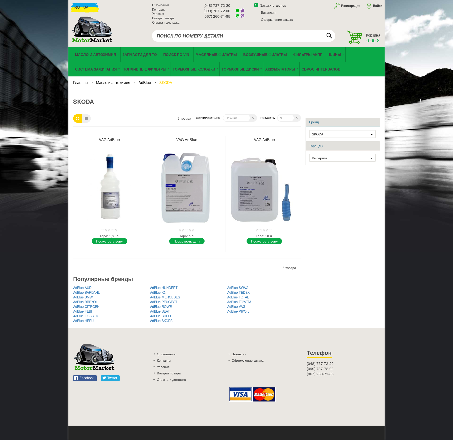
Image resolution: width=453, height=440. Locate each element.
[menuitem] (177, 54)
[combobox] (243, 36)
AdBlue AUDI (82, 287)
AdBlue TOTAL (238, 297)
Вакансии (268, 12)
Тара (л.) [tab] (316, 146)
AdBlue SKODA (161, 320)
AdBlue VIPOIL (238, 311)
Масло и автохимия (113, 82)
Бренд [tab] (314, 122)
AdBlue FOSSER (85, 316)
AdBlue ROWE (161, 306)
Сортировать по (208, 118)
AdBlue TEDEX (238, 292)
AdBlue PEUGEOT (163, 301)
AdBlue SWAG (237, 287)
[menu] (226, 61)
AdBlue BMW (83, 297)
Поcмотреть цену (109, 241)
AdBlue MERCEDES (165, 297)
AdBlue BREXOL (85, 301)
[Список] (86, 118)
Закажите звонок (273, 5)
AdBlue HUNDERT (164, 287)
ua (85, 7)
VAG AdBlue (109, 139)
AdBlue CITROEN (86, 306)
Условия (158, 13)
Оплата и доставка (165, 22)
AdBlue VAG (236, 306)
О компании (160, 5)
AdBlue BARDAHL (86, 292)
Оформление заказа (277, 19)
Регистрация (350, 5)
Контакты (158, 9)
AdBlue (145, 82)
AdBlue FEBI (82, 311)
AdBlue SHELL (161, 316)
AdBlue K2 (158, 292)
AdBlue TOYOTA (239, 301)
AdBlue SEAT (160, 311)
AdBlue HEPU (83, 320)
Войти (377, 5)
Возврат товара (163, 18)
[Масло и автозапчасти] (93, 34)
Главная (81, 82)
